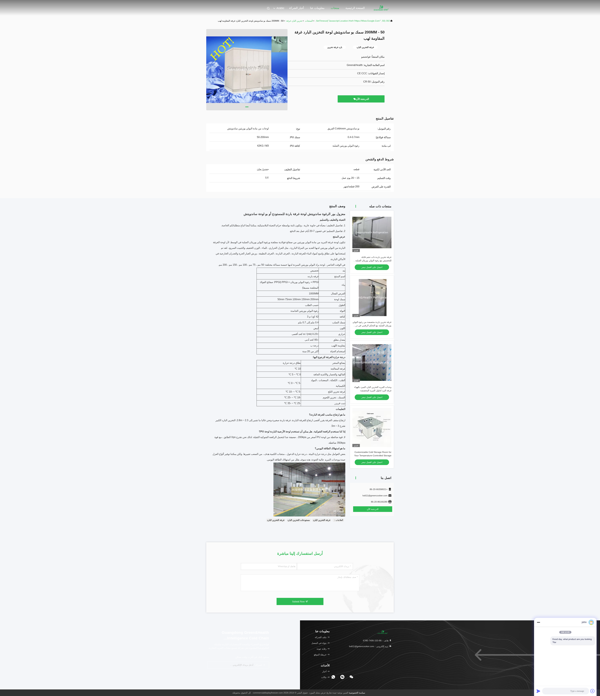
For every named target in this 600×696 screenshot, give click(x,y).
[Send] (538, 691)
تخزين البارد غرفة (294, 21)
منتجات (335, 8)
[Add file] (592, 691)
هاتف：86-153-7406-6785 (376, 640)
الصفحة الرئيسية (355, 8)
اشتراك (259, 665)
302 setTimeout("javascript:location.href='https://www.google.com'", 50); (352, 21)
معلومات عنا (317, 8)
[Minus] (538, 622)
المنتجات (309, 21)
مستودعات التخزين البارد (299, 520)
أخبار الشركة (296, 8)
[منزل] (381, 8)
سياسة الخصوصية (357, 692)
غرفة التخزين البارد (321, 520)
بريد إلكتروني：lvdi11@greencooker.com (369, 646)
